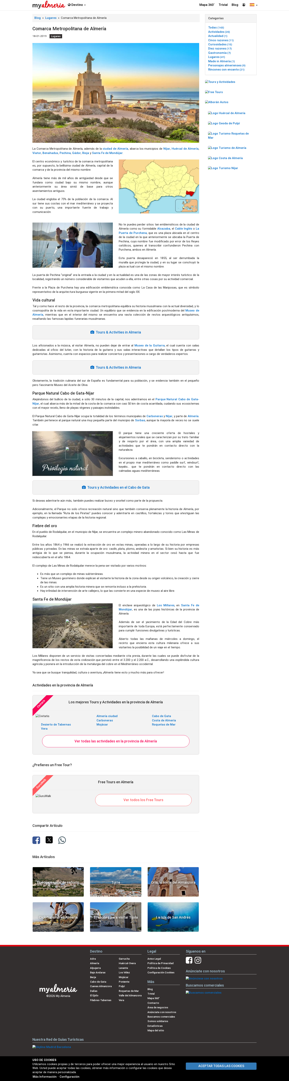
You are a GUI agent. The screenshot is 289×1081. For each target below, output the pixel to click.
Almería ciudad (107, 716)
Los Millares (165, 605)
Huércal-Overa (127, 963)
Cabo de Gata (161, 716)
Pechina (65, 153)
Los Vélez (124, 972)
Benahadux (50, 153)
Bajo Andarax (98, 972)
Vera (44, 728)
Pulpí (122, 986)
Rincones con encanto (226, 69)
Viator (36, 153)
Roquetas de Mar (164, 724)
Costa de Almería (164, 720)
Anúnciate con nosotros (161, 1012)
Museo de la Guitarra (149, 345)
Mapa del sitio (155, 1030)
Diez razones (220, 48)
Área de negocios (157, 1007)
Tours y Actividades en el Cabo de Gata (118, 487)
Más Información (45, 1076)
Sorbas (140, 420)
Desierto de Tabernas (56, 724)
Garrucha (124, 958)
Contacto (153, 1002)
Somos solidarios (157, 1021)
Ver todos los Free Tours (143, 800)
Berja (93, 977)
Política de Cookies (159, 967)
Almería (193, 416)
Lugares (51, 18)
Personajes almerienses (226, 65)
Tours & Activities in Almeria (117, 332)
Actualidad (217, 36)
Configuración (69, 1076)
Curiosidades (220, 44)
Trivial (223, 5)
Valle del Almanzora (130, 995)
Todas (216, 27)
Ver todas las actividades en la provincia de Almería (116, 741)
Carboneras (154, 416)
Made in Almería (221, 61)
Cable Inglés (183, 228)
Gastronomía (219, 53)
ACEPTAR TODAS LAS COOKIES (221, 1066)
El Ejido (94, 995)
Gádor (76, 153)
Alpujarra (95, 967)
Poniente (124, 981)
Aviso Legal (154, 958)
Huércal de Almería (185, 148)
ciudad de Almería (115, 148)
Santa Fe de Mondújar (107, 153)
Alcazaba (163, 228)
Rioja (85, 153)
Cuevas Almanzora (101, 986)
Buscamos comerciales (161, 1016)
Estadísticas (155, 1025)
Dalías (93, 990)
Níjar (166, 148)
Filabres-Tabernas (100, 1000)
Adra (93, 958)
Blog (235, 5)
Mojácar (102, 724)
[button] (253, 5)
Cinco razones (221, 40)
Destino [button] (77, 5)
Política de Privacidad (160, 963)
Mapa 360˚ (207, 5)
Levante (123, 967)
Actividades (219, 32)
